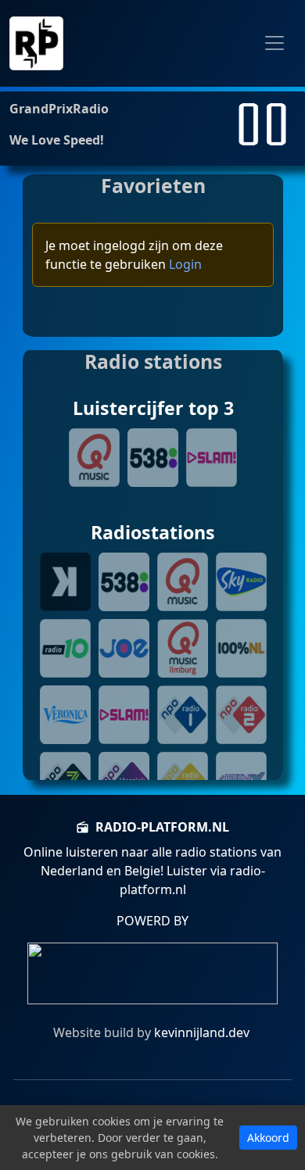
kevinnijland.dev (200, 1032)
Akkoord (268, 1137)
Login (185, 264)
